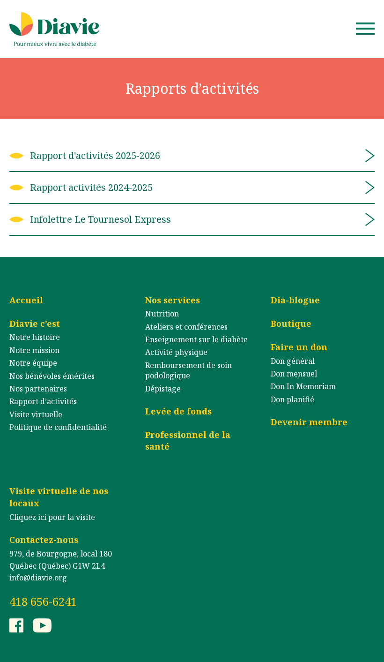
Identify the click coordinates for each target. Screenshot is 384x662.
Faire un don (299, 347)
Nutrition (162, 313)
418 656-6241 (43, 601)
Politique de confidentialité (58, 427)
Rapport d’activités (43, 401)
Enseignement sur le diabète (196, 339)
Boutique (291, 323)
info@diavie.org (38, 577)
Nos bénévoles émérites (52, 376)
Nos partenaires (38, 389)
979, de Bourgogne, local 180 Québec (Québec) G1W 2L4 (60, 560)
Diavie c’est (34, 323)
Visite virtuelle (35, 414)
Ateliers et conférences (186, 327)
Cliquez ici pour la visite (52, 517)
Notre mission (34, 350)
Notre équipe (33, 363)
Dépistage (163, 389)
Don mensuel (294, 374)
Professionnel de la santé (187, 440)
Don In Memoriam (303, 386)
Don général (293, 361)
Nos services (172, 300)
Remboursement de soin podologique (188, 370)
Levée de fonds (178, 411)
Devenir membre (309, 422)
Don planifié (292, 399)
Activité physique (176, 352)
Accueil (26, 300)
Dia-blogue (295, 300)
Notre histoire (34, 337)
